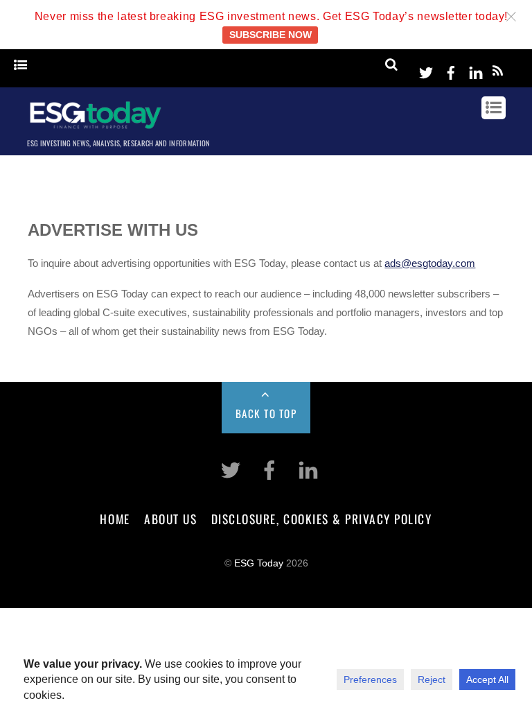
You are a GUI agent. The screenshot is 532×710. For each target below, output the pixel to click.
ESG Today (258, 563)
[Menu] (20, 65)
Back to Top (266, 413)
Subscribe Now (270, 35)
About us (170, 519)
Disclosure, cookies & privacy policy (321, 519)
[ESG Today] (95, 126)
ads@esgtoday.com (429, 263)
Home (115, 519)
